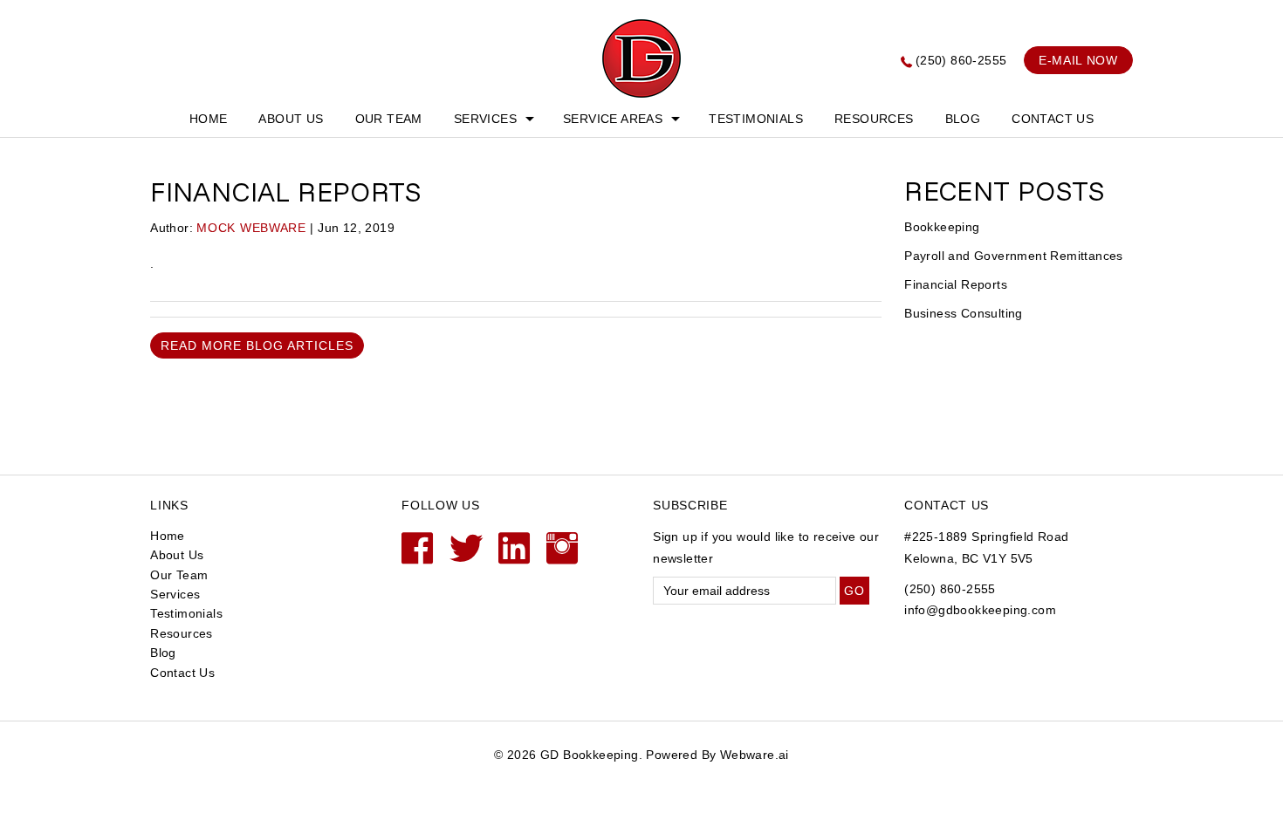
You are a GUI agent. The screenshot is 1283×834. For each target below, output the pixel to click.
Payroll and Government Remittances (1013, 256)
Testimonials (756, 119)
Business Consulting (963, 313)
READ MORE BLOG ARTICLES (257, 345)
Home (167, 536)
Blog (963, 119)
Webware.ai (754, 755)
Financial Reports (955, 284)
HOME (208, 119)
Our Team (388, 119)
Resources (874, 119)
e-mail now (1078, 60)
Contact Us (1053, 119)
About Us (290, 119)
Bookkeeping (941, 227)
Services (485, 119)
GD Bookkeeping (589, 755)
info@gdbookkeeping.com (980, 610)
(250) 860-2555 (961, 60)
